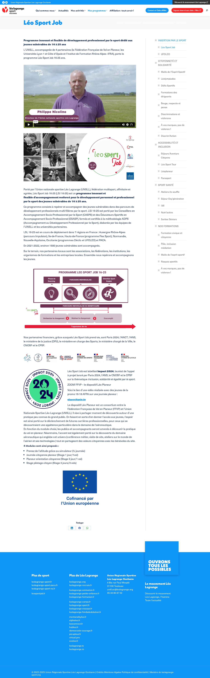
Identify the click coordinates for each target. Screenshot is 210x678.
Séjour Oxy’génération (172, 198)
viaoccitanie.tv (76, 399)
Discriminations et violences (170, 116)
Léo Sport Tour (168, 164)
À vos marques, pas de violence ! (172, 127)
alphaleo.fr (74, 620)
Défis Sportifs (168, 85)
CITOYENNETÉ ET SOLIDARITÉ (167, 63)
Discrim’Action (168, 135)
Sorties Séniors (169, 219)
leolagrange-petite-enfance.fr (84, 593)
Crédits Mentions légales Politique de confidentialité (122, 672)
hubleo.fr (73, 627)
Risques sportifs (169, 261)
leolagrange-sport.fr (42, 581)
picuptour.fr (75, 634)
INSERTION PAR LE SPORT (172, 40)
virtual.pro (74, 637)
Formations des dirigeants (169, 94)
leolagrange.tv (76, 645)
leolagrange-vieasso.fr (80, 608)
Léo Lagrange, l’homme (157, 596)
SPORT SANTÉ (166, 185)
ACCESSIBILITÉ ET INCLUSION (168, 144)
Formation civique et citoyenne (171, 235)
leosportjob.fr (38, 593)
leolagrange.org (77, 581)
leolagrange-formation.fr (81, 596)
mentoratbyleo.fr (77, 616)
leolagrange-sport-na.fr (43, 588)
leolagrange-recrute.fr (80, 585)
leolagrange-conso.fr (80, 601)
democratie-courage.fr (80, 630)
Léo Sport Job (168, 47)
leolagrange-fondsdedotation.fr (85, 612)
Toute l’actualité (153, 600)
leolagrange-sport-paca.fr (45, 585)
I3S (162, 205)
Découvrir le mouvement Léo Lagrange (190, 2)
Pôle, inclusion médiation (168, 245)
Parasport (166, 178)
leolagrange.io (76, 649)
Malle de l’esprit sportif (173, 254)
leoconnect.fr (76, 623)
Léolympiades (168, 78)
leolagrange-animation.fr (82, 590)
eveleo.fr (73, 640)
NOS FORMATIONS (168, 226)
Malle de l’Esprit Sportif (173, 71)
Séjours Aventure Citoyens (170, 155)
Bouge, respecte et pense (170, 105)
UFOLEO (165, 54)
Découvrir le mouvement (158, 593)
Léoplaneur (167, 171)
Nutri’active (167, 212)
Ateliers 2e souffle (170, 191)
